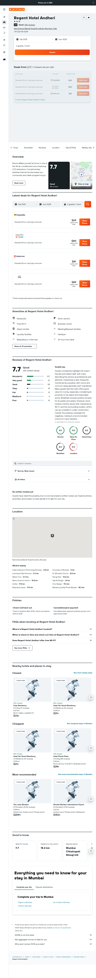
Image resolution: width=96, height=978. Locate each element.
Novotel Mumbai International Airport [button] (68, 804)
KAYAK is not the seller (24, 935)
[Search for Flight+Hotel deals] (4, 32)
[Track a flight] (4, 45)
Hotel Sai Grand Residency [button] (64, 705)
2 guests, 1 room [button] (23, 46)
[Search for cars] (4, 27)
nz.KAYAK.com (17, 957)
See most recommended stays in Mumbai (75, 774)
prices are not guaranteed (62, 928)
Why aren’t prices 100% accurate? (30, 944)
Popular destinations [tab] (44, 887)
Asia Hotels (36, 957)
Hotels (27, 957)
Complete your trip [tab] (24, 887)
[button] (93, 3)
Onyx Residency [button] (19, 705)
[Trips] (4, 52)
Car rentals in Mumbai (61, 902)
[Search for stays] (4, 22)
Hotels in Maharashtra (63, 957)
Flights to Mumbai (25, 902)
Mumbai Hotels (79, 957)
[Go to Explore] (4, 39)
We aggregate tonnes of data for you (31, 939)
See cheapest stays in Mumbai (79, 723)
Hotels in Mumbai (25, 906)
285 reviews (29, 25)
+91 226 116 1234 (21, 31)
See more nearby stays (83, 673)
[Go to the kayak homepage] (17, 9)
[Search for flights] (4, 17)
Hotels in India (48, 957)
